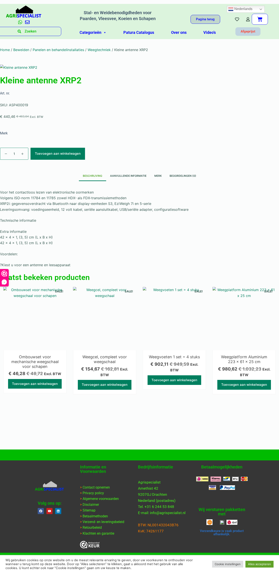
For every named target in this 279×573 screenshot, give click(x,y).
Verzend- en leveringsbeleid (103, 522)
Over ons (179, 32)
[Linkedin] (58, 511)
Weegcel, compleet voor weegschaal (104, 359)
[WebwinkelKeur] (90, 544)
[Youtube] (49, 511)
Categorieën (90, 32)
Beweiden (21, 50)
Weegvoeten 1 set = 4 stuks (174, 357)
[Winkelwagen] (260, 19)
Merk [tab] (158, 175)
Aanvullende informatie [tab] (128, 175)
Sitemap (89, 510)
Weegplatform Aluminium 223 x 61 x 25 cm (244, 359)
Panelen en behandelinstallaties (58, 50)
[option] (35, 342)
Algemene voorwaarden (101, 499)
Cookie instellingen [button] (228, 564)
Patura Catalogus (138, 32)
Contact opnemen (96, 487)
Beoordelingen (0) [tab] (183, 175)
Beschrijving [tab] (92, 175)
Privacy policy (93, 493)
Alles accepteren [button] (259, 564)
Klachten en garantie (98, 533)
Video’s (209, 32)
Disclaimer (91, 505)
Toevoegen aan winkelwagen (58, 153)
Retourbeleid (92, 527)
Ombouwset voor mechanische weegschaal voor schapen (35, 362)
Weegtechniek (99, 50)
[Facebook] (41, 511)
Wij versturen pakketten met (222, 511)
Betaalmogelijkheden (221, 467)
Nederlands (242, 9)
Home (5, 50)
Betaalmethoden (95, 516)
